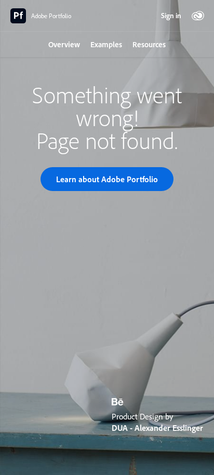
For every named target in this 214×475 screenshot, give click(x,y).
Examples (106, 44)
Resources (149, 44)
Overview (64, 44)
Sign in (171, 15)
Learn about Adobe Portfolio (107, 179)
